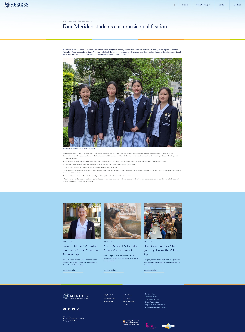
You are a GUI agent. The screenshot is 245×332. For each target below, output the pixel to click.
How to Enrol (108, 301)
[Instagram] (78, 309)
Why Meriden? (108, 295)
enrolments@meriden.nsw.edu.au (156, 307)
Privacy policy (67, 317)
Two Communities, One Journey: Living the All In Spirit (161, 250)
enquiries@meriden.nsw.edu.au (155, 304)
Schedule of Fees (109, 298)
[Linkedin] (73, 309)
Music (91, 21)
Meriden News (84, 21)
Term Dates (126, 298)
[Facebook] (69, 309)
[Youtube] (64, 309)
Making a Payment (129, 301)
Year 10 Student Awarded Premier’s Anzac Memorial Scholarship (80, 250)
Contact (125, 305)
